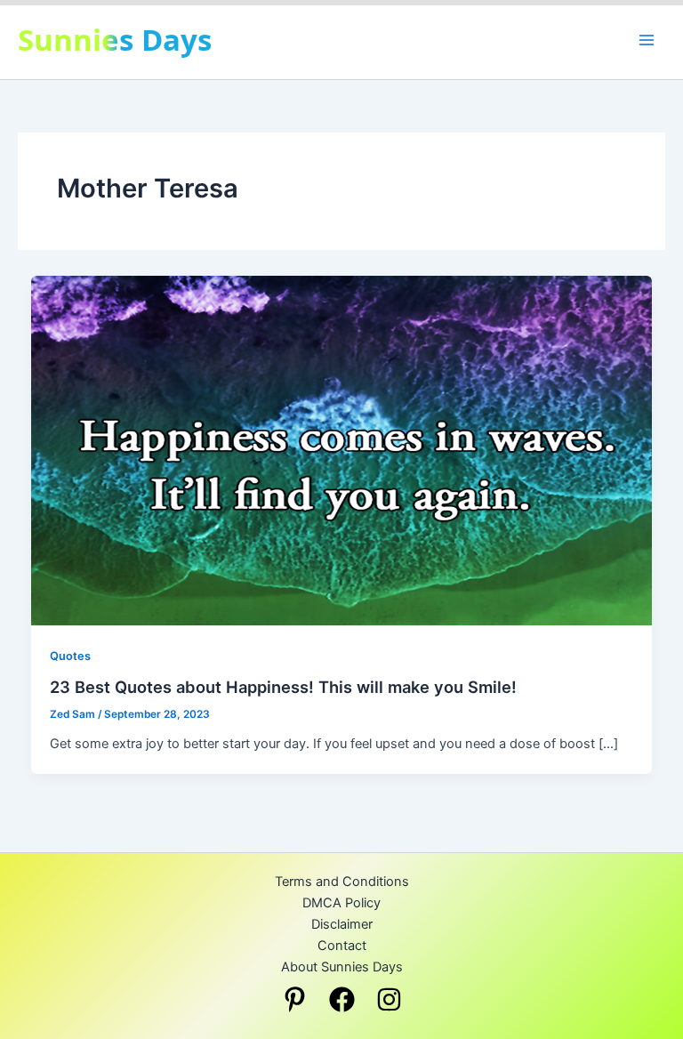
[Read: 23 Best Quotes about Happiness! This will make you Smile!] (342, 450)
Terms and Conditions (342, 882)
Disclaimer (342, 924)
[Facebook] (342, 999)
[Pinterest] (295, 999)
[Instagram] (389, 999)
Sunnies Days (115, 40)
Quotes (70, 656)
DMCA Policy (341, 903)
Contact (341, 946)
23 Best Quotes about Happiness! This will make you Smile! (283, 687)
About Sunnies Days (342, 967)
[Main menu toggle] (646, 40)
